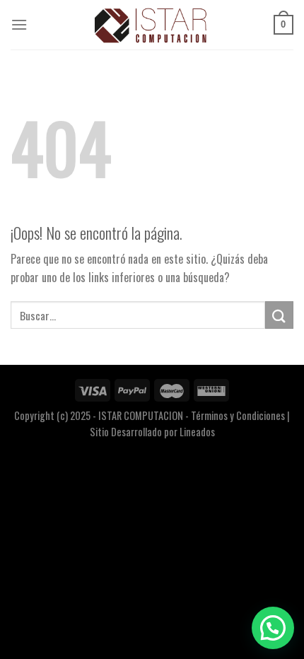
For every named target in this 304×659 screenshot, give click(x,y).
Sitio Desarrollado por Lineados (152, 431)
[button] (273, 628)
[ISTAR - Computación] (151, 24)
